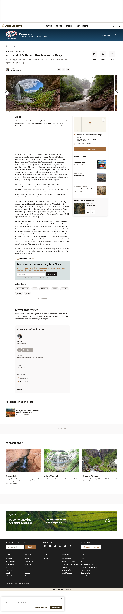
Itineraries (28, 564)
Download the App (92, 547)
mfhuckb (20, 358)
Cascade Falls (11, 476)
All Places (9, 558)
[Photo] (101, 164)
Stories (27, 558)
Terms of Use (58, 277)
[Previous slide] (6, 92)
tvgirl (25, 358)
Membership (66, 558)
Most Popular (10, 564)
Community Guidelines (70, 564)
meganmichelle (22, 343)
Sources (20, 389)
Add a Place (10, 576)
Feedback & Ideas (68, 561)
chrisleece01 (31, 358)
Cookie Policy (85, 573)
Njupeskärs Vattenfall (90, 476)
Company (85, 555)
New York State (91, 205)
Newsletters (29, 576)
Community (67, 555)
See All (47, 358)
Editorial (28, 555)
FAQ (82, 561)
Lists (26, 567)
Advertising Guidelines (89, 567)
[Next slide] (116, 92)
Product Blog (66, 567)
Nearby (8, 573)
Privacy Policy (50, 277)
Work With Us (67, 573)
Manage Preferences (41, 607)
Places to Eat (10, 567)
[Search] (119, 25)
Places (8, 555)
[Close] (62, 599)
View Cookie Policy (23, 603)
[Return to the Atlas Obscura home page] (12, 25)
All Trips (45, 558)
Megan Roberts (16, 70)
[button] (94, 54)
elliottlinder (39, 358)
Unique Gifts (66, 570)
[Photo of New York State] (79, 208)
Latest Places (10, 561)
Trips (45, 555)
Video (27, 570)
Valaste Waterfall (51, 476)
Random (9, 570)
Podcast (27, 573)
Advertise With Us (87, 564)
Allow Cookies (56, 607)
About (83, 558)
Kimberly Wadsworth (23, 414)
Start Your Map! (106, 35)
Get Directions (90, 149)
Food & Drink (29, 561)
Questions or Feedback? (61, 589)
